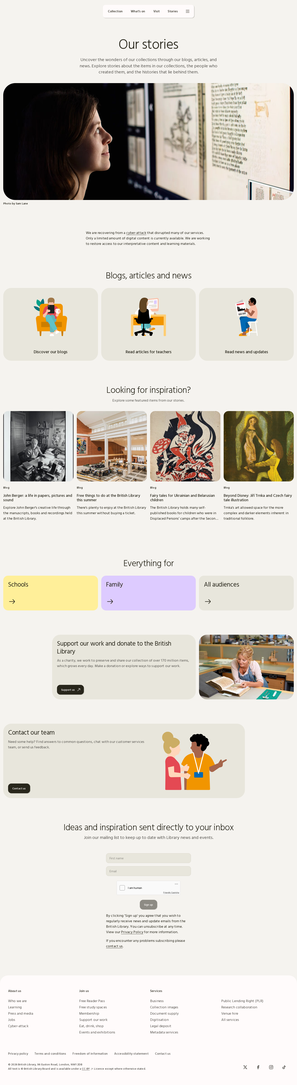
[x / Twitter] (245, 1067)
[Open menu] (188, 11)
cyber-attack (136, 232)
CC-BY (86, 1068)
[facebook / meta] (258, 1067)
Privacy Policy (132, 932)
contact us (114, 946)
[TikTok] (284, 1067)
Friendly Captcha (171, 892)
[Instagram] (271, 1067)
